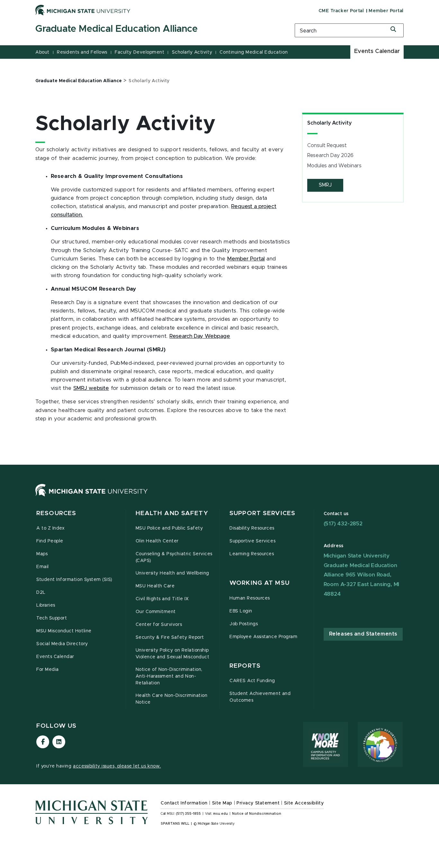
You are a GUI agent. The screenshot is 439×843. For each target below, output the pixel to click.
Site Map (222, 803)
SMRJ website (91, 388)
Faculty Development (139, 52)
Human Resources (249, 598)
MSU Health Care (155, 586)
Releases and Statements (363, 634)
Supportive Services (252, 541)
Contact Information (184, 803)
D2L (41, 592)
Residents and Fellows (82, 52)
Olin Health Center (157, 541)
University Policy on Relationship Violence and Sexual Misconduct (173, 653)
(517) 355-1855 (188, 813)
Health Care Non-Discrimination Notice (172, 699)
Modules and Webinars (334, 165)
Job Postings (243, 624)
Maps (42, 554)
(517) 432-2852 (343, 523)
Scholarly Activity (192, 52)
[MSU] (91, 496)
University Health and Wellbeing (172, 573)
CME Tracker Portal (341, 11)
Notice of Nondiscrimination (256, 813)
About (42, 52)
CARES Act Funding (252, 681)
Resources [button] (56, 513)
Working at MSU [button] (259, 583)
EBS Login (240, 611)
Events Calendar (377, 51)
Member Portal (386, 11)
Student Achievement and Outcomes (260, 697)
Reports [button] (245, 666)
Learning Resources (251, 554)
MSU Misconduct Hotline (64, 631)
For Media (47, 669)
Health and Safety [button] (172, 513)
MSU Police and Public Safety (169, 528)
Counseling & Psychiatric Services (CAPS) (174, 557)
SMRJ (325, 185)
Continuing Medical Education (254, 52)
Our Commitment (156, 612)
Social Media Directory (62, 644)
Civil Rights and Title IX (162, 599)
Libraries (45, 605)
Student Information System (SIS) (74, 579)
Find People (49, 541)
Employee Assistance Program (263, 637)
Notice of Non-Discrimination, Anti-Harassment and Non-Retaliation (169, 676)
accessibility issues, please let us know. (117, 766)
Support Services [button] (262, 513)
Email (42, 567)
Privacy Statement (258, 803)
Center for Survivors (159, 624)
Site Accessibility (304, 803)
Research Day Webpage (199, 336)
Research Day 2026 (330, 155)
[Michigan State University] (82, 10)
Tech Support (51, 618)
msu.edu (220, 813)
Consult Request (327, 145)
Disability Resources (251, 528)
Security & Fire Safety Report (170, 637)
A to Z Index (50, 528)
